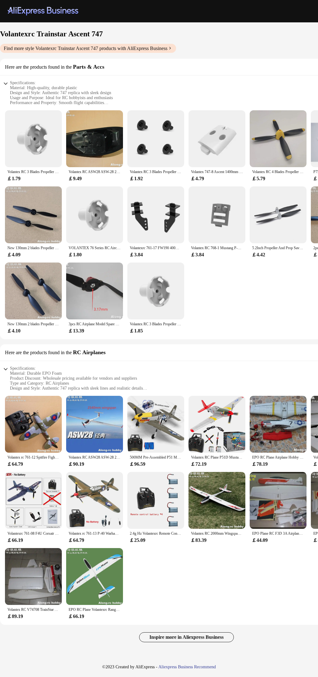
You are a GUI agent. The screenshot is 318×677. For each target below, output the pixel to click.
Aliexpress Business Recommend (187, 667)
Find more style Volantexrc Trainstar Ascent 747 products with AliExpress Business (85, 48)
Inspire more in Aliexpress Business (186, 637)
